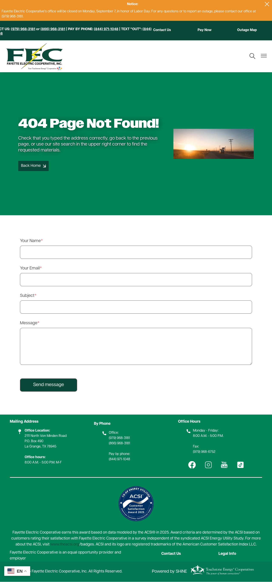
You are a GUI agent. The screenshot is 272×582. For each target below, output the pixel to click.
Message (28, 323)
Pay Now (204, 30)
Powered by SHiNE (169, 571)
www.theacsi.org (64, 545)
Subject (27, 296)
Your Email (30, 268)
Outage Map (247, 30)
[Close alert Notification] (267, 4)
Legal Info (227, 554)
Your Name (30, 241)
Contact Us (162, 30)
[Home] (34, 56)
